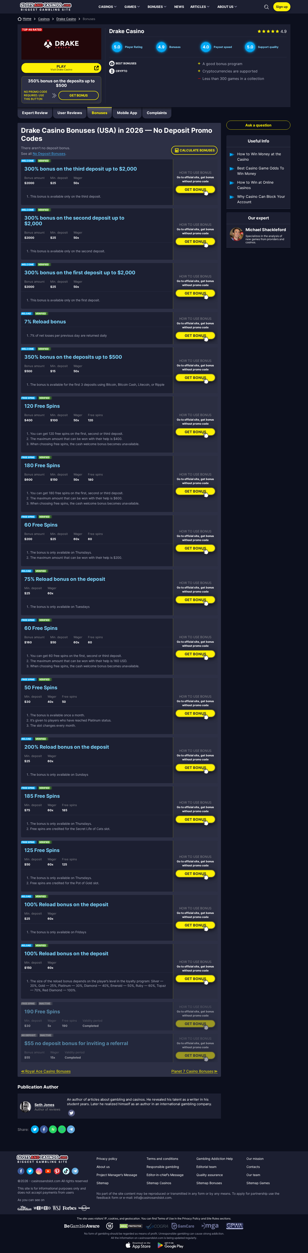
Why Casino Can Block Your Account (261, 199)
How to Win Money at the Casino (259, 157)
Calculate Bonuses (197, 150)
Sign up (282, 7)
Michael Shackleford (266, 230)
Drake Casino (66, 19)
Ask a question (258, 125)
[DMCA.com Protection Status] (131, 1226)
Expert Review (35, 112)
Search (266, 7)
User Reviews (69, 112)
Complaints (157, 112)
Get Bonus (78, 95)
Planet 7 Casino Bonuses (192, 1071)
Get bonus (195, 189)
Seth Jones (44, 1104)
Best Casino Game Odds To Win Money (260, 171)
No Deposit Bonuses (49, 153)
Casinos (44, 19)
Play (61, 67)
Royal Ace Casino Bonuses (48, 1071)
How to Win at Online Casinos (255, 185)
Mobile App (127, 112)
